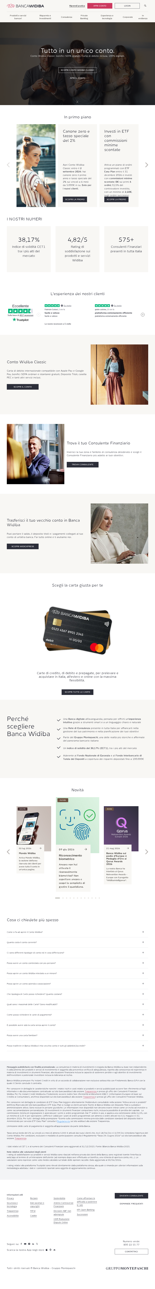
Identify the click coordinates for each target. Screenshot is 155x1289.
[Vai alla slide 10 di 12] (92, 898)
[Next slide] (77, 102)
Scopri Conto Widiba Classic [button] (77, 70)
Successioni (82, 1214)
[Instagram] (29, 1244)
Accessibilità (13, 1215)
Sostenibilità (59, 1198)
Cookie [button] (33, 1215)
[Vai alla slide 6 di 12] (77, 898)
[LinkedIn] (33, 1244)
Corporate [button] (128, 17)
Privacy (10, 1198)
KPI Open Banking (86, 1209)
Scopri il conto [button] (23, 387)
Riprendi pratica (77, 6)
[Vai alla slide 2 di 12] (63, 898)
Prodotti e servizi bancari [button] (18, 17)
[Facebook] (22, 1244)
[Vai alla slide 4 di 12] (70, 898)
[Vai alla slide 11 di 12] (95, 898)
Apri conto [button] (99, 6)
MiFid (32, 1211)
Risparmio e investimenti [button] (45, 17)
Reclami (34, 1198)
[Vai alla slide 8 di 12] (84, 898)
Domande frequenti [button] (131, 1203)
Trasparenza (91, 1091)
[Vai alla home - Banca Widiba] (25, 6)
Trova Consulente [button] (83, 464)
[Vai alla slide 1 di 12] (57, 898)
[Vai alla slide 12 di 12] (99, 898)
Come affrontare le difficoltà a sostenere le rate (87, 1201)
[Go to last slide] (8, 852)
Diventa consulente (131, 1195)
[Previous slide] (8, 165)
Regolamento (63, 1121)
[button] (75, 199)
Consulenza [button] (66, 17)
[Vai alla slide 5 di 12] (73, 898)
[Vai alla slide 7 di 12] (81, 898)
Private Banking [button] (84, 17)
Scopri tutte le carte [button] (77, 692)
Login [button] (127, 6)
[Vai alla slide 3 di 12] (66, 898)
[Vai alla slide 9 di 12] (88, 898)
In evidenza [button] (143, 17)
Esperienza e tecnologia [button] (107, 17)
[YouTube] (26, 1244)
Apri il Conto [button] (77, 78)
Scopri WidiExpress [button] (23, 546)
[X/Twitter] (37, 1244)
